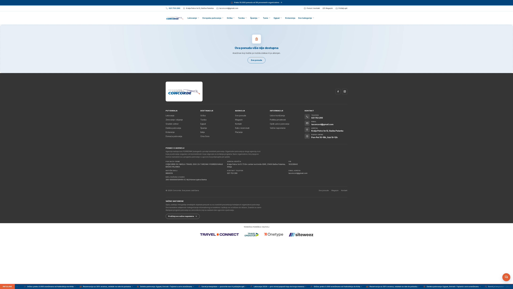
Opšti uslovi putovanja (279, 124)
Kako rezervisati (242, 128)
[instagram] (344, 91)
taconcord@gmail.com (298, 173)
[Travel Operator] (251, 235)
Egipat (203, 124)
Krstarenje (170, 132)
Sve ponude (240, 115)
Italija (202, 132)
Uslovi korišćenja (277, 115)
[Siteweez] (301, 235)
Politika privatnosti (278, 120)
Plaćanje (239, 132)
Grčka (203, 115)
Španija (203, 128)
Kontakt (238, 124)
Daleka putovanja (173, 128)
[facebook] (338, 91)
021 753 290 (232, 173)
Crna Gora (204, 136)
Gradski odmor (172, 124)
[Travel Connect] (219, 235)
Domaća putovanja (174, 136)
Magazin (239, 120)
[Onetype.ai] (273, 235)
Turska (203, 120)
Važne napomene (277, 128)
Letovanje (170, 115)
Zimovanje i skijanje (174, 120)
